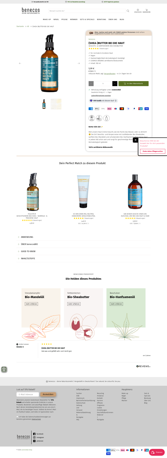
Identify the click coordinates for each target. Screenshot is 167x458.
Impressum (80, 398)
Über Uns (112, 19)
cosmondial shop (26, 450)
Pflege (64, 19)
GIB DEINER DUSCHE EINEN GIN (135, 214)
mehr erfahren (31, 304)
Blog (122, 19)
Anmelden (48, 394)
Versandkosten (109, 74)
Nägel (56, 19)
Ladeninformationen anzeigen (101, 95)
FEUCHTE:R (32, 214)
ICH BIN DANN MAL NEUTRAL (83, 214)
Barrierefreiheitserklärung (85, 401)
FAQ (77, 420)
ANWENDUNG (27, 237)
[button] (119, 48)
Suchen (79, 393)
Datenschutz (36, 419)
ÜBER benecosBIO (29, 244)
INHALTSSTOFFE (28, 258)
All (28, 26)
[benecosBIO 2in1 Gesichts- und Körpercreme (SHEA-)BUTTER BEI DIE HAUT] (49, 63)
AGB (77, 396)
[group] (83, 352)
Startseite (20, 26)
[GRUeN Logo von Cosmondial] (23, 437)
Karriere (100, 401)
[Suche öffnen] (128, 11)
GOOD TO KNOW (28, 251)
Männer (73, 19)
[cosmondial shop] (31, 11)
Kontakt (100, 398)
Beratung (101, 19)
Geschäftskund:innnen (105, 412)
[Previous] (20, 63)
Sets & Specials (87, 19)
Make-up (47, 19)
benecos (92, 39)
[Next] (78, 63)
